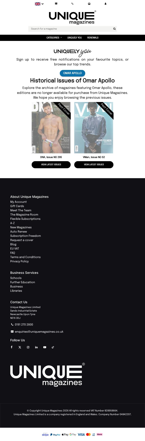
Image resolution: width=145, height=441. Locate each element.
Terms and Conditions (25, 257)
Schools (16, 278)
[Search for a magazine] (114, 29)
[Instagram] (28, 347)
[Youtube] (45, 347)
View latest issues (51, 165)
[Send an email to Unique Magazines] (56, 4)
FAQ (12, 253)
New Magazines (21, 227)
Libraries (16, 290)
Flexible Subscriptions (25, 218)
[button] (105, 4)
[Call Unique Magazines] (72, 4)
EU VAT (14, 248)
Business (16, 286)
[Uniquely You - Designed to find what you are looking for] (72, 53)
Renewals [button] (92, 38)
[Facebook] (11, 347)
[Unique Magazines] (72, 375)
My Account (18, 201)
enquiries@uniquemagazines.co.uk (38, 331)
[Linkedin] (36, 347)
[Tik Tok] (53, 347)
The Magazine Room (24, 214)
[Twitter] (20, 347)
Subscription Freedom (25, 236)
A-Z (12, 223)
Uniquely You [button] (74, 38)
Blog (13, 244)
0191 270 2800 (23, 324)
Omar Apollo (72, 73)
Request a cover (21, 240)
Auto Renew (18, 231)
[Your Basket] (89, 4)
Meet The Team (20, 210)
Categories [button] (53, 38)
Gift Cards (17, 206)
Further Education (22, 282)
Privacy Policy (19, 261)
